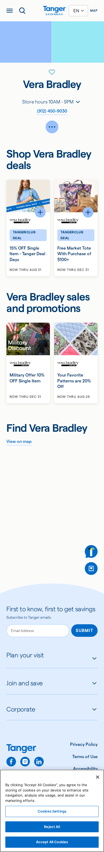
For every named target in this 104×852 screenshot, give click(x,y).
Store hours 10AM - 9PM (48, 101)
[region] (52, 811)
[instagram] (25, 761)
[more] (52, 127)
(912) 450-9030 (52, 111)
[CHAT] (91, 551)
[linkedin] (39, 761)
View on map (19, 441)
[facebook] (11, 761)
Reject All (52, 827)
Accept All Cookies (52, 842)
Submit (84, 630)
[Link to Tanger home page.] (25, 749)
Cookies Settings (52, 811)
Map (94, 10)
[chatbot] (91, 551)
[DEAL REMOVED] (91, 568)
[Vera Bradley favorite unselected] (52, 72)
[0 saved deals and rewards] (91, 568)
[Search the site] (22, 10)
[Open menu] (9, 10)
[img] (54, 9)
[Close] (97, 777)
